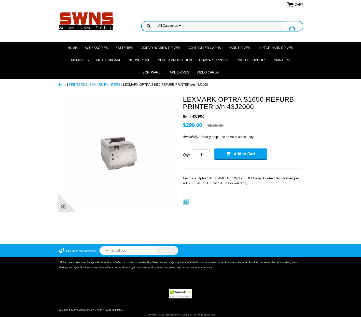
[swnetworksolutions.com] (86, 21)
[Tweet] (186, 203)
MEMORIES (80, 60)
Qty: (186, 155)
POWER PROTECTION (175, 60)
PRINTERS (282, 60)
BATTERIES (124, 48)
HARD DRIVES (239, 48)
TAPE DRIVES (178, 72)
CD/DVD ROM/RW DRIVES (160, 48)
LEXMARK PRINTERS (104, 84)
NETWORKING (140, 60)
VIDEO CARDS (208, 72)
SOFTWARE (151, 72)
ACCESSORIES (96, 48)
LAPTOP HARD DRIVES (275, 48)
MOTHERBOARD (108, 60)
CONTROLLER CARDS (204, 48)
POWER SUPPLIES (213, 60)
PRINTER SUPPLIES (251, 60)
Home (72, 48)
